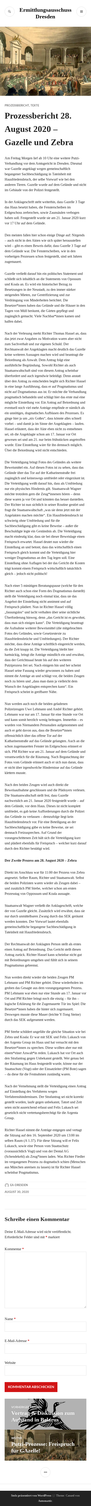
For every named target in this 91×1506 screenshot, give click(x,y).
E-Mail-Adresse (17, 1341)
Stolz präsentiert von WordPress (31, 1495)
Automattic (45, 1500)
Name (10, 1319)
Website (10, 1363)
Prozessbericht (17, 105)
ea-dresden (19, 1185)
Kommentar (14, 1249)
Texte (34, 105)
